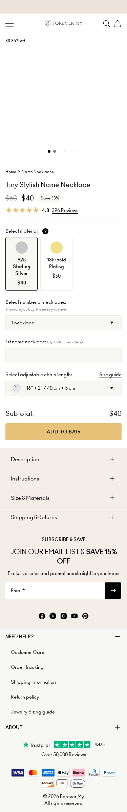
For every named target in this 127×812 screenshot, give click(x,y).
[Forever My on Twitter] (52, 616)
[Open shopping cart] (117, 24)
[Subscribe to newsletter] (113, 590)
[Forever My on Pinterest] (85, 616)
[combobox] (63, 322)
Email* (18, 590)
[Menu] (9, 24)
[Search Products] (107, 24)
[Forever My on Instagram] (63, 616)
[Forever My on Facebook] (42, 616)
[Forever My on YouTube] (74, 616)
